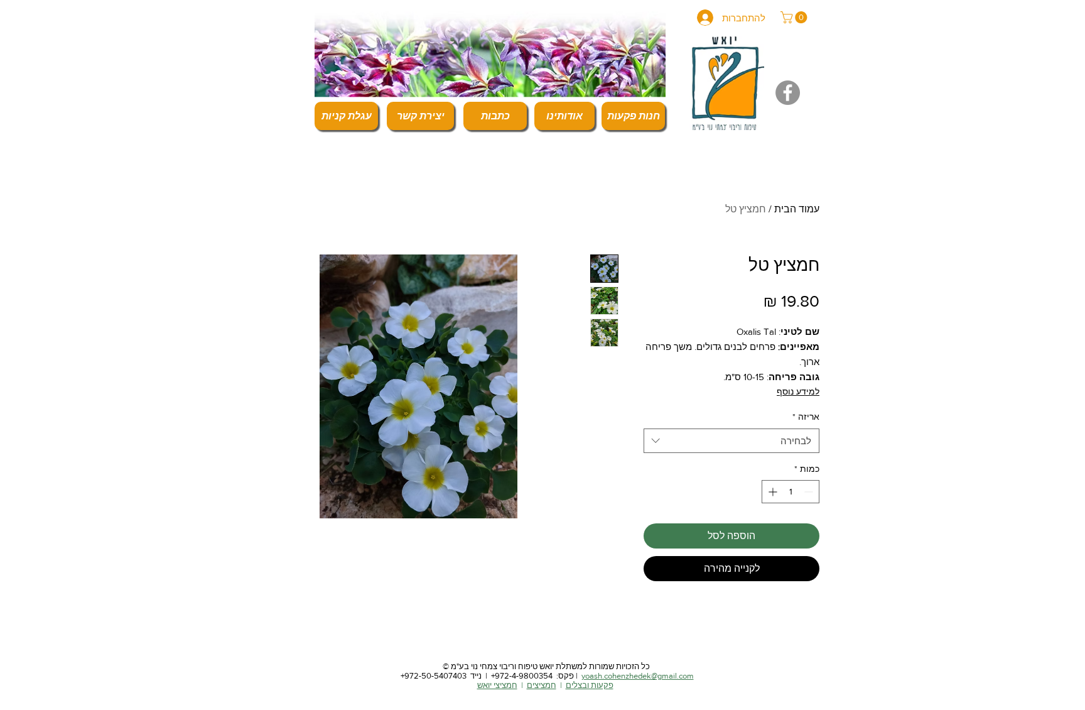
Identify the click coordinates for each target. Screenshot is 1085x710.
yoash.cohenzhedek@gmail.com (637, 675)
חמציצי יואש (497, 685)
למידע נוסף (798, 391)
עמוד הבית (796, 209)
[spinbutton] (790, 492)
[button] (795, 17)
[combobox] (731, 441)
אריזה (805, 417)
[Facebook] (787, 92)
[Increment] (771, 492)
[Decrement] (810, 492)
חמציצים (541, 685)
